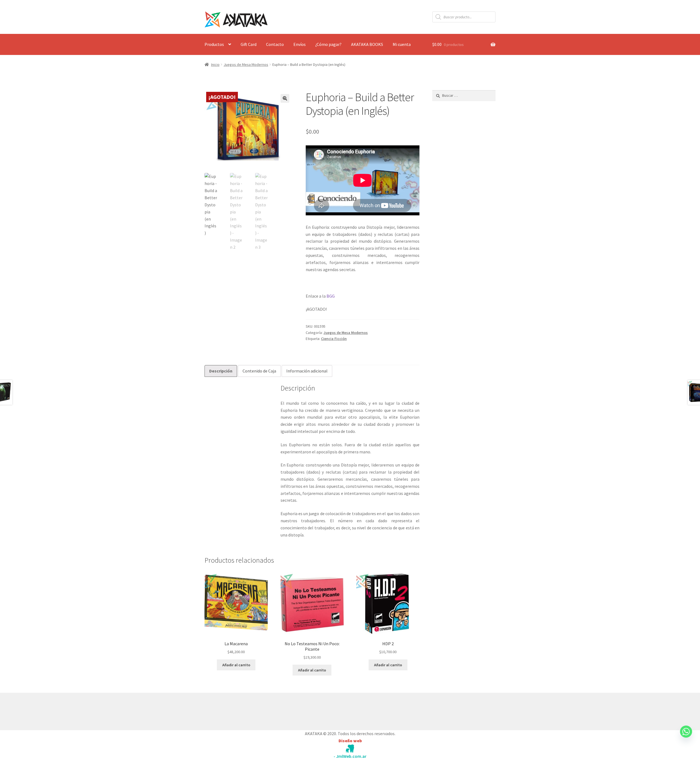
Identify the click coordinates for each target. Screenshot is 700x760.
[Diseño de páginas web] (350, 748)
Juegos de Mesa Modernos (246, 64)
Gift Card (248, 44)
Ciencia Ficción (334, 338)
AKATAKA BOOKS (367, 44)
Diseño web (350, 740)
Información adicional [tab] (307, 371)
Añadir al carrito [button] (236, 664)
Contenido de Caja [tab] (259, 371)
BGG (330, 296)
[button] (285, 98)
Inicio (215, 64)
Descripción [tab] (220, 371)
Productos (214, 44)
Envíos (299, 44)
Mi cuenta (402, 44)
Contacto (275, 44)
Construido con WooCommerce (234, 710)
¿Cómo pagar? (328, 44)
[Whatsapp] (686, 737)
